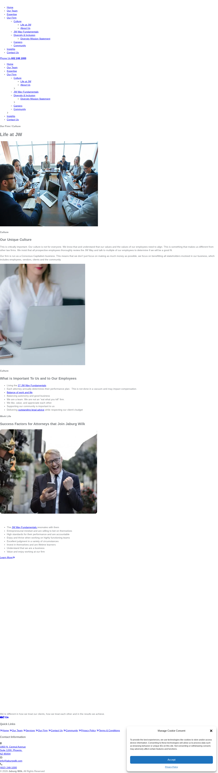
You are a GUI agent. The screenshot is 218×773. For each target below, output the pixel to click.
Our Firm (12, 18)
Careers (18, 42)
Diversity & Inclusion (24, 35)
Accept (171, 759)
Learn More (6, 557)
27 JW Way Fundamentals (32, 385)
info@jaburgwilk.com (11, 761)
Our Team (12, 11)
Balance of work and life (20, 392)
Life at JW (25, 25)
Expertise (12, 14)
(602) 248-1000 (8, 767)
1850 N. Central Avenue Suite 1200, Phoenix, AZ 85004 (13, 750)
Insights (11, 49)
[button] (211, 730)
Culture (17, 21)
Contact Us (13, 52)
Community (20, 45)
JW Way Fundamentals (26, 31)
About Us (25, 28)
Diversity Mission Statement (35, 38)
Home (10, 7)
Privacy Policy (171, 767)
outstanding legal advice (31, 410)
